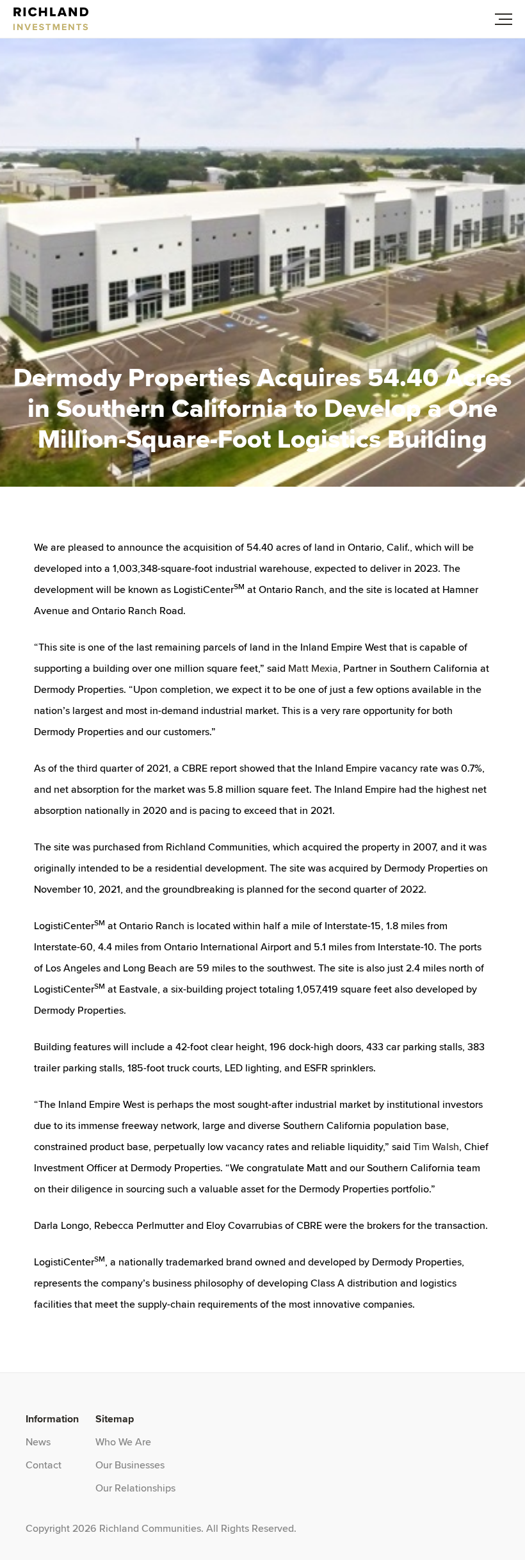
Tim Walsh (436, 1146)
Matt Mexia (313, 668)
